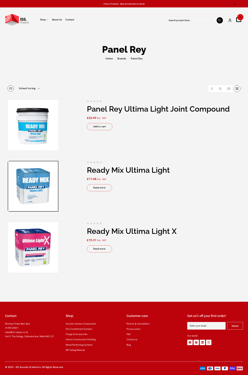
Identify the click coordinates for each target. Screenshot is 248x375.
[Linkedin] (202, 342)
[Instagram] (208, 342)
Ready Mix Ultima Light (128, 170)
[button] (238, 19)
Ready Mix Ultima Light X (132, 231)
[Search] (220, 20)
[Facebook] (190, 342)
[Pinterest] (196, 342)
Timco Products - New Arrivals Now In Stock (124, 4)
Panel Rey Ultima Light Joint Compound (158, 109)
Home (109, 58)
